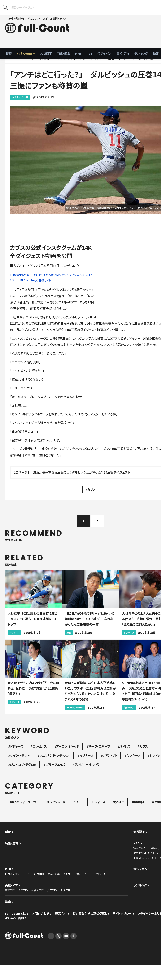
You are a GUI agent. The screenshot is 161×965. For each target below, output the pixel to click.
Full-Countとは (15, 913)
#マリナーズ (85, 755)
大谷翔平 (46, 53)
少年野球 (65, 890)
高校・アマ (123, 53)
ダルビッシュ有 (20, 97)
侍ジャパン (104, 53)
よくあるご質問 (14, 918)
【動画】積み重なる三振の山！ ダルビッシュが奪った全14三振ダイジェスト (81, 472)
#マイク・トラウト (19, 755)
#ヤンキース (132, 755)
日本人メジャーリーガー (23, 802)
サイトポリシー (122, 913)
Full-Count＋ (26, 53)
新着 (9, 53)
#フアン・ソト (109, 755)
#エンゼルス (39, 746)
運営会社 (61, 913)
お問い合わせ (40, 913)
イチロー (78, 802)
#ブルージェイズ (54, 764)
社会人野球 (37, 890)
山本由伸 (138, 802)
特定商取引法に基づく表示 (90, 913)
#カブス (91, 489)
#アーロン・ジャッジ (66, 746)
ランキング (141, 53)
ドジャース (98, 802)
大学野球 (23, 890)
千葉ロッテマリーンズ (144, 857)
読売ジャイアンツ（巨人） (146, 848)
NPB (78, 53)
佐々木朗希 (53, 874)
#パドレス (123, 746)
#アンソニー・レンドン (87, 764)
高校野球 (10, 890)
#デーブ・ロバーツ (98, 746)
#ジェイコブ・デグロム (22, 764)
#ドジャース (15, 746)
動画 (8, 901)
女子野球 (52, 890)
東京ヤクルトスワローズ (146, 853)
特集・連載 (63, 53)
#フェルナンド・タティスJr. (53, 755)
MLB (89, 53)
